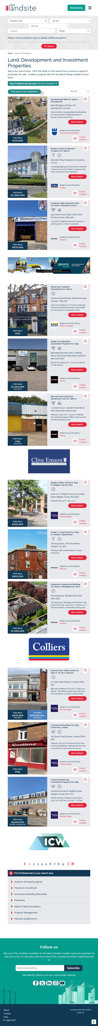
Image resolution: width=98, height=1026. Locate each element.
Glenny (62, 381)
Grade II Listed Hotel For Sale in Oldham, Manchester (65, 533)
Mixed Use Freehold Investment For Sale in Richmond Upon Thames (62, 288)
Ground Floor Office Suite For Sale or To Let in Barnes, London (65, 671)
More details (77, 122)
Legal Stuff (10, 1020)
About (6, 1010)
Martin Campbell (66, 326)
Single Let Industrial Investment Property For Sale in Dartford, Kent (65, 342)
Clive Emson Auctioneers (69, 133)
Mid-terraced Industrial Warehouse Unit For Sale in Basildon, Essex (63, 397)
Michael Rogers (66, 517)
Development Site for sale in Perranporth (64, 100)
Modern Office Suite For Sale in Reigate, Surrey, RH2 (64, 483)
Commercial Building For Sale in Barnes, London (65, 726)
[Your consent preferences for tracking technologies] (94, 1022)
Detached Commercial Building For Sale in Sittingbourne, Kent (65, 585)
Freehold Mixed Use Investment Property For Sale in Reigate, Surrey (65, 781)
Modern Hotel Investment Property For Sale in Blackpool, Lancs (63, 149)
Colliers (63, 188)
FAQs (6, 1017)
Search (50, 46)
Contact (7, 1013)
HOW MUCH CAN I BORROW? (24, 92)
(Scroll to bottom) (32, 83)
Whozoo (63, 240)
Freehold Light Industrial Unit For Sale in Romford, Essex (65, 204)
